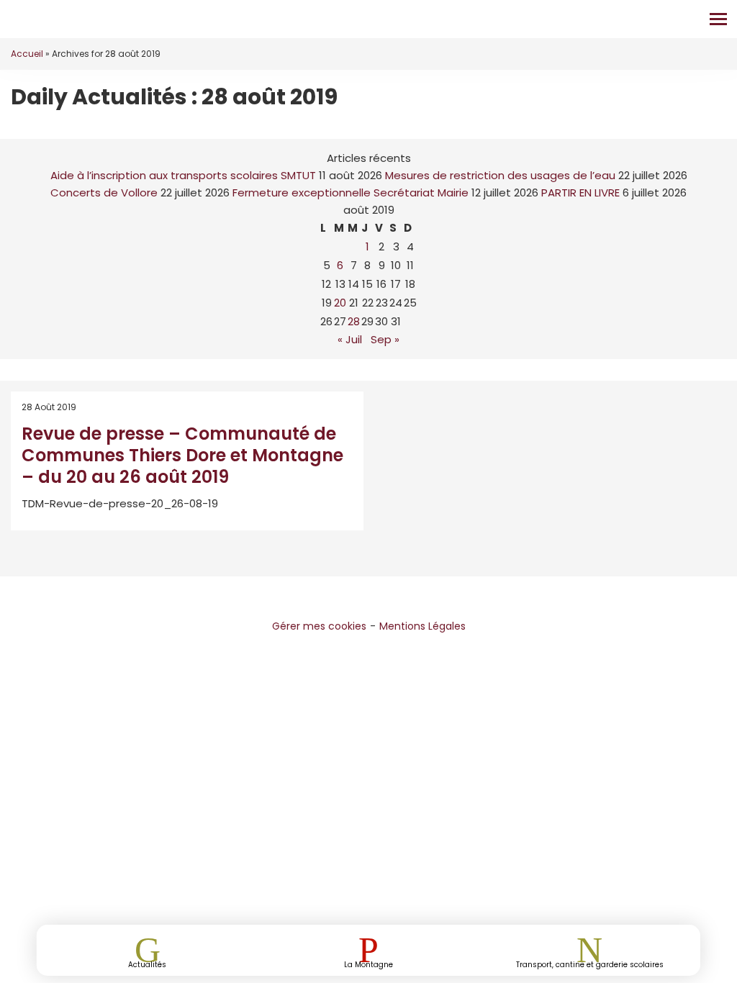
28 (354, 321)
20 (340, 302)
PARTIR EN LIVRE (580, 192)
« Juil (350, 339)
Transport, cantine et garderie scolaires (590, 964)
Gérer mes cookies (319, 626)
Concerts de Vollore (104, 192)
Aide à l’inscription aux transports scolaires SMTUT (183, 175)
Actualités (147, 964)
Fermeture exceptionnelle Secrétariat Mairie (350, 192)
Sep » (385, 339)
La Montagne (368, 964)
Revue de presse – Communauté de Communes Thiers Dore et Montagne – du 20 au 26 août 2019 (182, 455)
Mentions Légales (422, 626)
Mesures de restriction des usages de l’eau (500, 175)
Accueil (27, 53)
